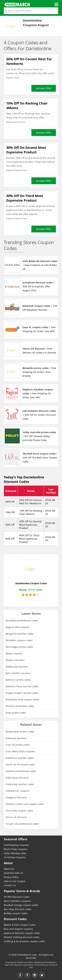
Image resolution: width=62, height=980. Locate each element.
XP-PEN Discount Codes (17, 896)
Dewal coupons (13, 653)
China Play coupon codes (19, 810)
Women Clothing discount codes (22, 937)
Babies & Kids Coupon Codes (20, 924)
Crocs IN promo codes (17, 744)
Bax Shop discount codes (17, 909)
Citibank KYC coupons (17, 790)
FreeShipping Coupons (16, 845)
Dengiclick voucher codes (19, 633)
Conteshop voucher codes (19, 784)
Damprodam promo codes (19, 731)
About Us (9, 868)
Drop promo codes (15, 712)
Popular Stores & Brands (22, 891)
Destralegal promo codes (19, 646)
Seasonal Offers (15, 839)
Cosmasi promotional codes (20, 771)
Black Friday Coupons (15, 849)
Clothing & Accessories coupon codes (24, 941)
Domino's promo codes (18, 679)
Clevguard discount (16, 797)
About (8, 863)
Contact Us (10, 885)
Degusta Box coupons (17, 627)
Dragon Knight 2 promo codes (22, 692)
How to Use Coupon (14, 881)
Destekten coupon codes (19, 640)
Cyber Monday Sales (15, 853)
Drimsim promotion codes (19, 706)
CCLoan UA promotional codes (22, 823)
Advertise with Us (13, 873)
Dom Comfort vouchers (18, 673)
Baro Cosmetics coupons (17, 900)
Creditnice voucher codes (19, 757)
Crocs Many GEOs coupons (20, 751)
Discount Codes (15, 919)
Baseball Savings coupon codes (21, 905)
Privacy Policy (11, 877)
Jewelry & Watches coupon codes (22, 933)
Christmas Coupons (14, 857)
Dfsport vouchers (14, 660)
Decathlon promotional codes (21, 620)
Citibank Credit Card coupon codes (24, 804)
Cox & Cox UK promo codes (20, 764)
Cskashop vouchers (16, 738)
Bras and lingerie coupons (18, 928)
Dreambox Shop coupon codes (22, 699)
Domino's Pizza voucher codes (22, 686)
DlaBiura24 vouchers (16, 666)
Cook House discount (17, 777)
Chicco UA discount (16, 817)
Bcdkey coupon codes (16, 913)
